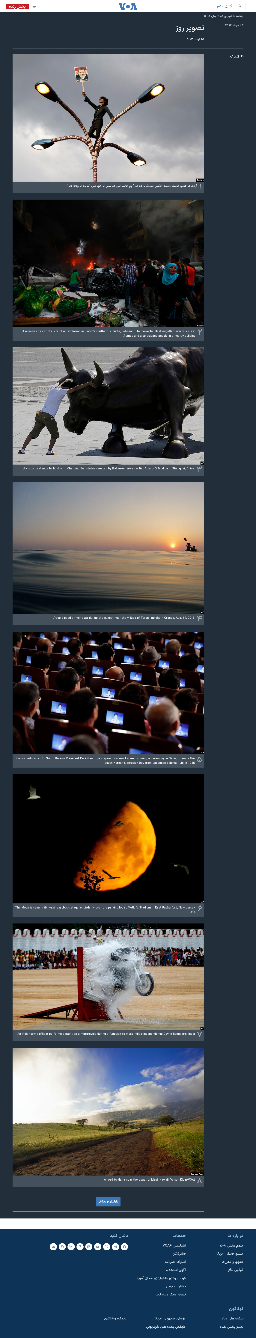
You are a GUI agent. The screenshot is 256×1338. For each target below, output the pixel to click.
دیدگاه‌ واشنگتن (115, 1318)
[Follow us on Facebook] (124, 1246)
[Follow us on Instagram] (88, 1246)
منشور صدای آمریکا (229, 1253)
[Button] (237, 57)
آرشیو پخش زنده (231, 1326)
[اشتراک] (53, 1246)
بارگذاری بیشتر (108, 1201)
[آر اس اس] (71, 1246)
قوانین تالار (235, 1270)
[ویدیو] (34, 6)
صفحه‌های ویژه (232, 1318)
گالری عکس (224, 6)
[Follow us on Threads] (80, 1246)
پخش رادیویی (176, 1286)
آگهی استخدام (176, 1270)
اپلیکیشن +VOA (174, 1245)
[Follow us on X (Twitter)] (106, 1246)
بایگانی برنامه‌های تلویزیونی (165, 1326)
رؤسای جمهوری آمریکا (169, 1318)
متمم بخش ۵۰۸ (231, 1245)
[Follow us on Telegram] (115, 1246)
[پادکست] (62, 1246)
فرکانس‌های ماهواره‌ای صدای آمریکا (161, 1278)
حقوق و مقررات (232, 1262)
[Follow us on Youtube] (97, 1246)
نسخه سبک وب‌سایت (171, 1294)
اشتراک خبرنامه (175, 1262)
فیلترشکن (179, 1253)
